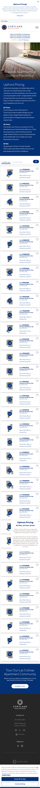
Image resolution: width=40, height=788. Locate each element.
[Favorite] (37, 169)
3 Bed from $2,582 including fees (20, 37)
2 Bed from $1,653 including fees (20, 36)
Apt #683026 (20, 442)
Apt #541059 (20, 343)
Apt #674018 (20, 414)
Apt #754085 (20, 612)
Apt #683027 (20, 456)
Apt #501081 (20, 286)
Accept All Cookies (20, 779)
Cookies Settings (20, 784)
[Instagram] (22, 746)
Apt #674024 (20, 428)
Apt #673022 (20, 399)
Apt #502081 (20, 300)
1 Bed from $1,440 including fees (20, 34)
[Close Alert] (38, 1)
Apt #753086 (20, 569)
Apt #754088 (20, 626)
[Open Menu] (36, 27)
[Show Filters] (36, 161)
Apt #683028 (20, 470)
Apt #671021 (20, 385)
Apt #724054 (20, 555)
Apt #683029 (20, 484)
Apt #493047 (20, 272)
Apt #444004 (20, 173)
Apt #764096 (20, 640)
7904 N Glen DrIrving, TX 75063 (20, 724)
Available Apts (6, 162)
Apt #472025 (20, 230)
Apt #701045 (20, 513)
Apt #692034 (20, 498)
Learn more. (20, 15)
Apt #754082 (20, 583)
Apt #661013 (20, 371)
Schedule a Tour (20, 686)
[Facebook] (18, 746)
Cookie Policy (6, 775)
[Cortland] (20, 762)
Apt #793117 (20, 654)
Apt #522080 (20, 314)
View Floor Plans (17, 162)
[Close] (37, 768)
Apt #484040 (20, 258)
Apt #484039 (20, 244)
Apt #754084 (20, 597)
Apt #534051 (20, 329)
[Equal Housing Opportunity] (16, 730)
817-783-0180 (20, 720)
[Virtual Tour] (10, 173)
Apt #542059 (20, 357)
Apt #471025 (20, 215)
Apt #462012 (20, 187)
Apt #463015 (20, 201)
